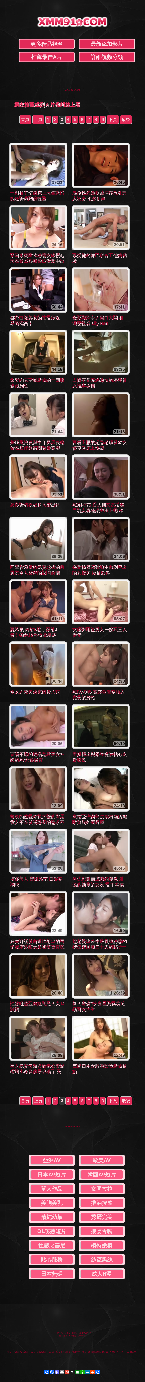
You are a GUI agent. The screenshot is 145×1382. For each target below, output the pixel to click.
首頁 (25, 119)
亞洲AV (52, 1160)
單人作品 (52, 1189)
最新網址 (63, 1335)
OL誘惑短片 (51, 1231)
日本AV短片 (52, 1174)
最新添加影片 (107, 44)
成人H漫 (102, 1274)
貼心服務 (52, 1260)
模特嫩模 (102, 1245)
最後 (126, 119)
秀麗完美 (102, 1217)
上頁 (38, 119)
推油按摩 (102, 1203)
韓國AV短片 (102, 1174)
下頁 (113, 119)
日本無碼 (52, 1274)
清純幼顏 (52, 1217)
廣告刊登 (82, 1335)
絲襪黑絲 (102, 1260)
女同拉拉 (102, 1189)
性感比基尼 (51, 1245)
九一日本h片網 (67, 1333)
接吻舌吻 (102, 1231)
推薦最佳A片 (46, 57)
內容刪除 (72, 1335)
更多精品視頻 (47, 44)
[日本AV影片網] (72, 25)
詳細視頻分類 (107, 57)
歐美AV (102, 1160)
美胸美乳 (52, 1203)
